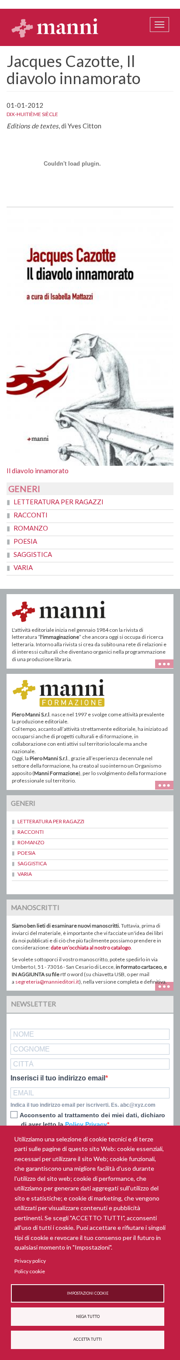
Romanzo (31, 528)
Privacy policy (30, 1260)
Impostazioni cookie (87, 1293)
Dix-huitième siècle (32, 114)
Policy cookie (29, 1271)
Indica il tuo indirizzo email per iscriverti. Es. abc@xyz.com (83, 1105)
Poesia (25, 541)
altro (167, 784)
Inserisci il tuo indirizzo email (57, 1078)
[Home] (55, 27)
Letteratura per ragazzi (59, 502)
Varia (23, 567)
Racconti (31, 515)
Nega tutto (88, 1316)
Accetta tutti (87, 1339)
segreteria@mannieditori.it (47, 981)
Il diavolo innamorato (38, 471)
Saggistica (33, 554)
